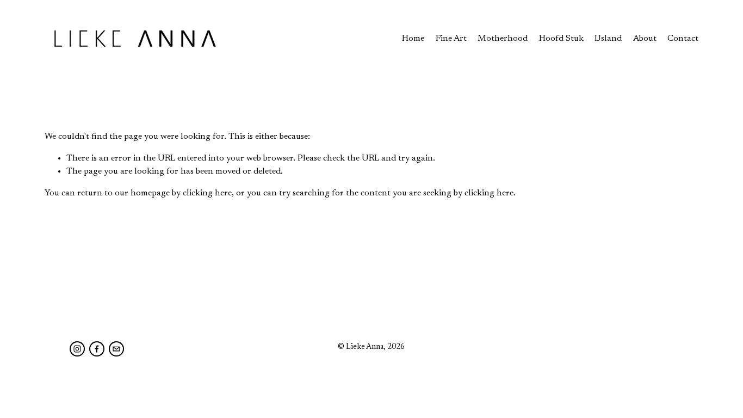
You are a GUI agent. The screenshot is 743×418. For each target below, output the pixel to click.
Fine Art (451, 38)
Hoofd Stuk (561, 38)
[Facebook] (96, 348)
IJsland (608, 38)
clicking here (207, 193)
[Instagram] (77, 348)
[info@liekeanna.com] (116, 348)
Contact (682, 38)
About (645, 38)
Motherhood (503, 38)
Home (413, 38)
